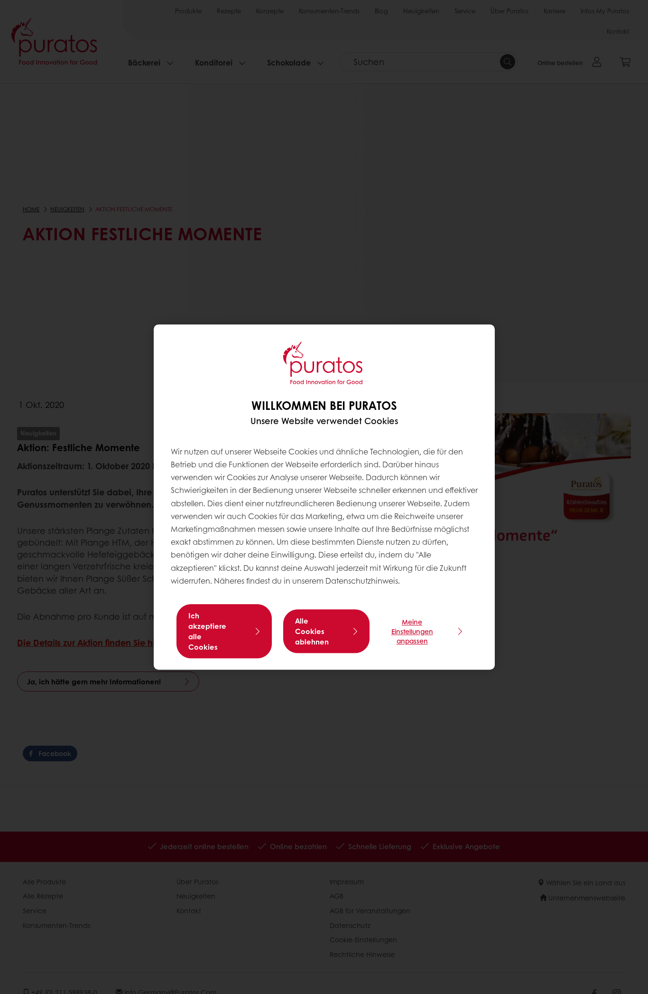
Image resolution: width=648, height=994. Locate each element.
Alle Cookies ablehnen (312, 631)
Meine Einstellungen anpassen (412, 631)
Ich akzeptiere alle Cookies (207, 631)
